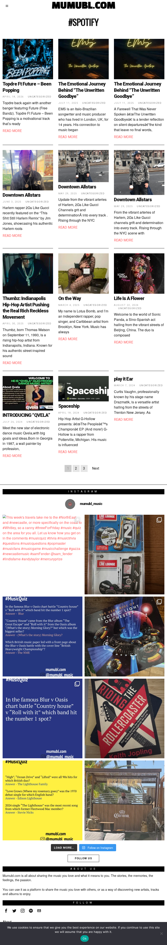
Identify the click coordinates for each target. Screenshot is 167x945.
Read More (12, 131)
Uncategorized (40, 96)
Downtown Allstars (21, 195)
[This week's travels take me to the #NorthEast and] (42, 554)
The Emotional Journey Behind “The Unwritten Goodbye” (81, 90)
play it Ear (123, 379)
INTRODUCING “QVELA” (26, 415)
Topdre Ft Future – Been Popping (27, 87)
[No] (161, 933)
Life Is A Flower (129, 298)
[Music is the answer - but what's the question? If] (124, 800)
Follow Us (83, 858)
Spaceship (68, 406)
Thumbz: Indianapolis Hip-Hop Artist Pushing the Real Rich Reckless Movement (26, 308)
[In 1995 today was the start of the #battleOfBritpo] (42, 718)
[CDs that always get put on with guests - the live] (124, 554)
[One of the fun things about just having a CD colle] (124, 636)
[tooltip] (6, 910)
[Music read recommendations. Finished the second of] (124, 718)
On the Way (69, 298)
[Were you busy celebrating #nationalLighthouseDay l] (42, 800)
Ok (85, 938)
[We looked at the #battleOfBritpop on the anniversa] (42, 636)
